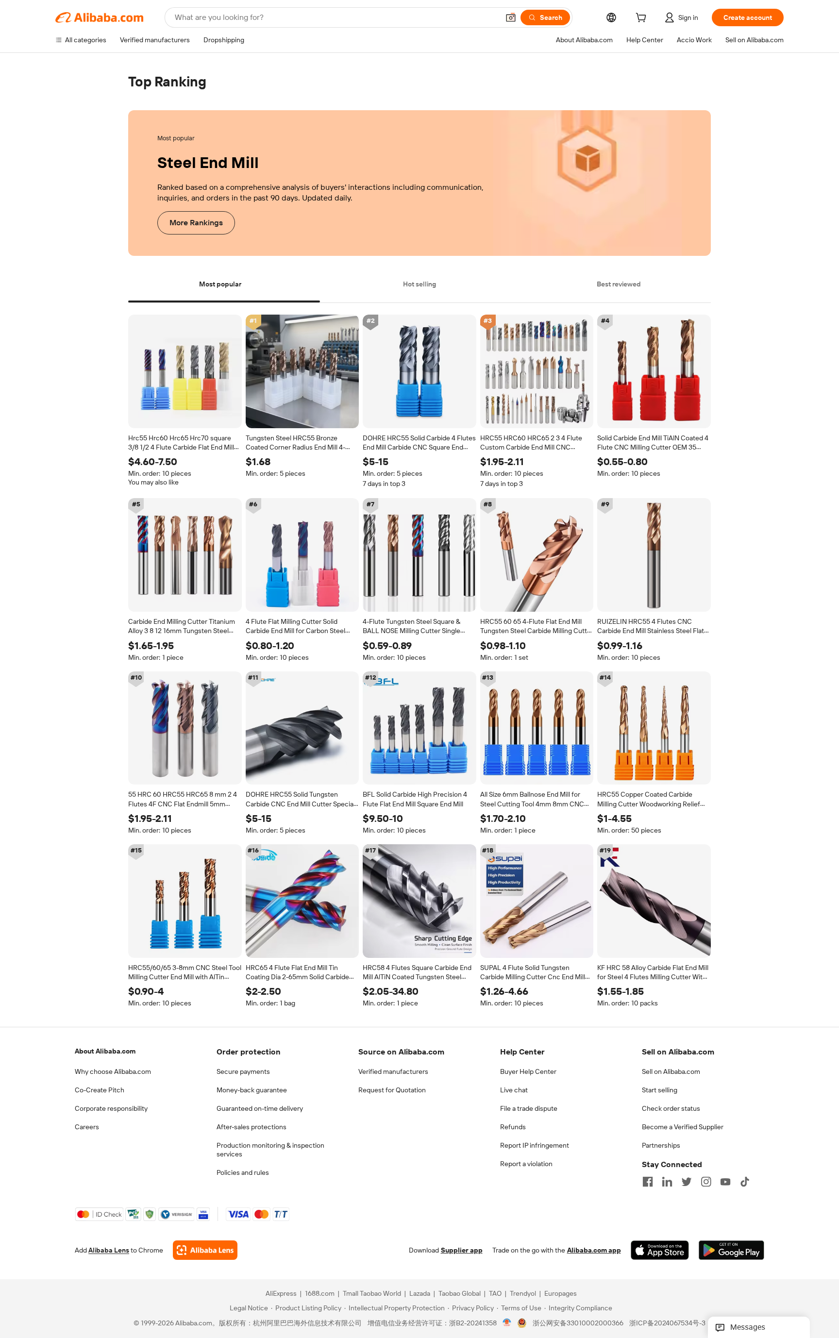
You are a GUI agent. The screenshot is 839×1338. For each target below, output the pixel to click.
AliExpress (281, 1294)
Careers (87, 1127)
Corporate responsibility (111, 1108)
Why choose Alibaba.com (113, 1071)
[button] (511, 17)
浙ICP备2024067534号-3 (667, 1323)
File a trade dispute (528, 1108)
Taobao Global (459, 1294)
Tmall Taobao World (372, 1294)
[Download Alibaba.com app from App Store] (660, 1250)
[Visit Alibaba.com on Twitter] (686, 1181)
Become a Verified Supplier (682, 1127)
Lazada (419, 1294)
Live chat (514, 1090)
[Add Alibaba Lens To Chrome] (205, 1250)
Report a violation (526, 1164)
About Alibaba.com (105, 1051)
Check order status (671, 1108)
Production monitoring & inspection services (270, 1149)
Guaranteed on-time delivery (260, 1108)
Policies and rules (243, 1172)
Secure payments (243, 1071)
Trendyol (523, 1294)
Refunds (513, 1127)
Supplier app (462, 1250)
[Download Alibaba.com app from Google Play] (731, 1250)
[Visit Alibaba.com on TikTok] (745, 1181)
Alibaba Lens (108, 1250)
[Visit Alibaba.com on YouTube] (725, 1181)
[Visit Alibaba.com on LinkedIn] (667, 1181)
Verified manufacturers (393, 1071)
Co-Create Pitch (99, 1090)
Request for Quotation (392, 1090)
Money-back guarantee (252, 1090)
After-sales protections (251, 1127)
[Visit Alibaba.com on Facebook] (648, 1181)
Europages (560, 1294)
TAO (495, 1294)
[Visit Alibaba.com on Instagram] (706, 1181)
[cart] (643, 19)
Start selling (659, 1090)
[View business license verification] (507, 1323)
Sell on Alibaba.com (671, 1071)
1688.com (320, 1294)
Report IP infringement (534, 1145)
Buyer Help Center (528, 1071)
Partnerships (661, 1145)
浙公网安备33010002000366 (578, 1323)
